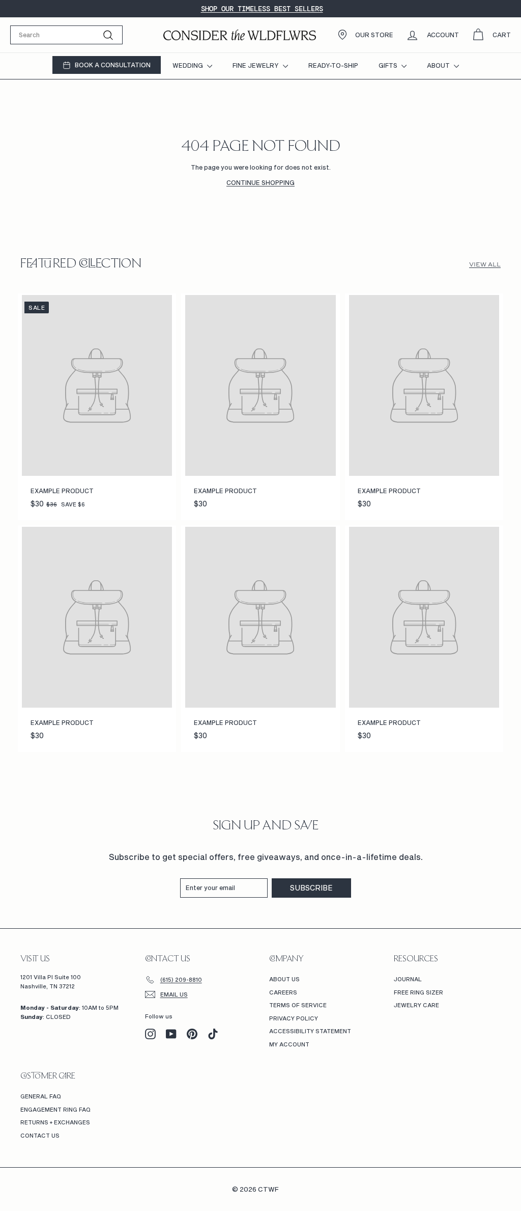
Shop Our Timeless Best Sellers (262, 8)
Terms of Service (298, 1005)
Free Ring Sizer (418, 992)
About (439, 65)
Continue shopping (260, 182)
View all (485, 264)
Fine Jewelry (256, 65)
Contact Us (40, 1135)
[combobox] (66, 34)
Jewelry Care (416, 1005)
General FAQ (40, 1096)
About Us (284, 979)
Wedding (188, 65)
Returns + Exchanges (55, 1122)
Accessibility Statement (310, 1031)
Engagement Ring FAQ (55, 1109)
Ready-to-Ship (333, 65)
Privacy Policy (293, 1018)
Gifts (389, 65)
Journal (408, 979)
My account (289, 1044)
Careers (283, 992)
